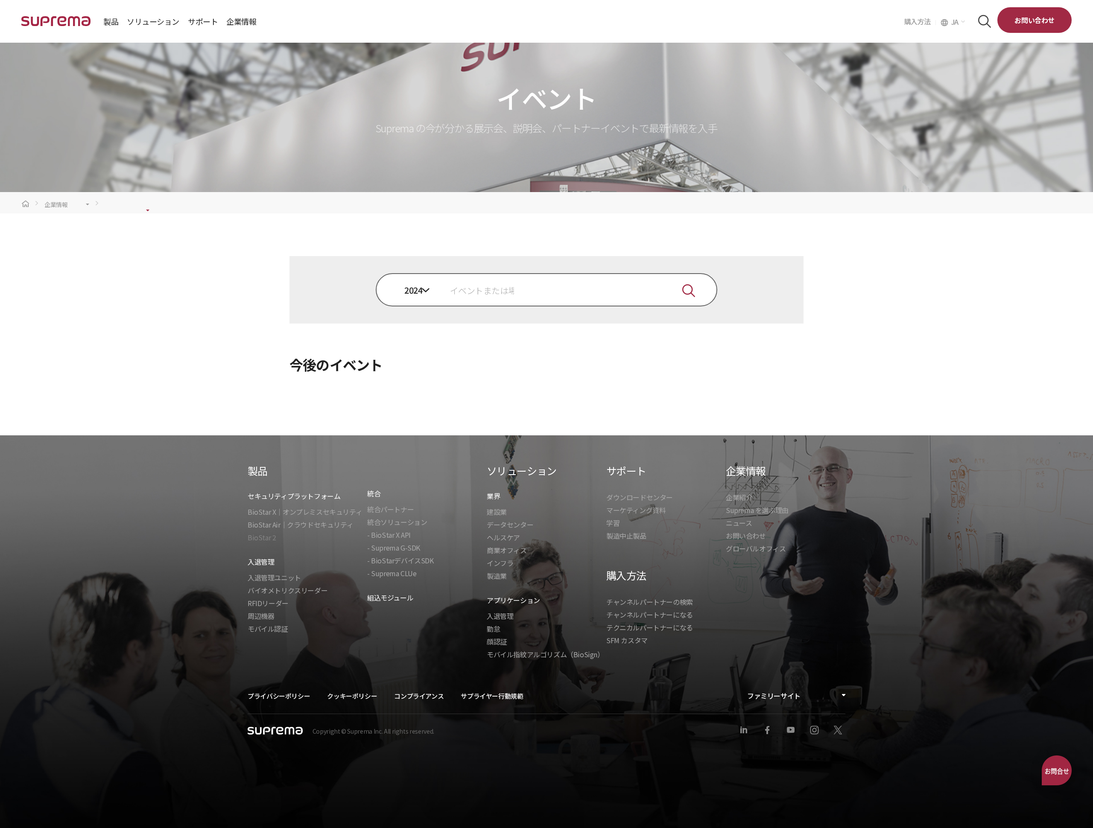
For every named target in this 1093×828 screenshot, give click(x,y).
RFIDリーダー (268, 603)
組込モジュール (390, 597)
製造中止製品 (626, 536)
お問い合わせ (1034, 20)
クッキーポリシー (352, 695)
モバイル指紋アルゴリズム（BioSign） (545, 654)
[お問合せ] (1057, 770)
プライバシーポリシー (279, 695)
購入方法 (919, 21)
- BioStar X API (389, 535)
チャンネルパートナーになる (649, 614)
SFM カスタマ (627, 640)
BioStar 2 (262, 537)
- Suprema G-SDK (393, 547)
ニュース (739, 523)
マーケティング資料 (636, 510)
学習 (613, 523)
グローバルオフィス (756, 548)
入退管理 (500, 616)
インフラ (500, 563)
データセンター (510, 524)
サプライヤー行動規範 (492, 695)
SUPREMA (56, 24)
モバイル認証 (268, 629)
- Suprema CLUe (391, 573)
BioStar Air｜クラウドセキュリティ (300, 524)
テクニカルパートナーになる (649, 627)
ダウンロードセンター (639, 497)
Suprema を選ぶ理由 (757, 510)
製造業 (497, 576)
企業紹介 (739, 497)
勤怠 (493, 629)
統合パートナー (390, 509)
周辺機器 (261, 616)
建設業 (497, 512)
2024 (413, 290)
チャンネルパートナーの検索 (649, 602)
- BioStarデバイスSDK (400, 560)
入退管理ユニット (274, 577)
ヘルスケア (503, 537)
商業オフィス (507, 550)
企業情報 (56, 204)
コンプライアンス (419, 695)
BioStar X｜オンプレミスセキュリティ (305, 512)
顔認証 (497, 641)
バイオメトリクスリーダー (287, 590)
